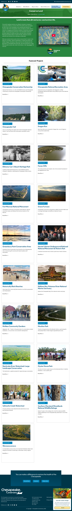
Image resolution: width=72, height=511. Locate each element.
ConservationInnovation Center (56, 7)
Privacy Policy (50, 500)
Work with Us (49, 497)
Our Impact (29, 45)
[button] (19, 7)
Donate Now (66, 6)
